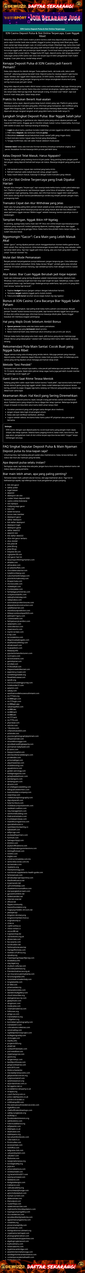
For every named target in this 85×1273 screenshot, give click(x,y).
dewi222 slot (12, 533)
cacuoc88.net (12, 931)
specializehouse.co (15, 824)
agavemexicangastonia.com (19, 1220)
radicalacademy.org (15, 1187)
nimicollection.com (15, 626)
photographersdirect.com (18, 1236)
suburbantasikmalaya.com (18, 576)
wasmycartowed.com (16, 1177)
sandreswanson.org (15, 1081)
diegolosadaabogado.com (18, 640)
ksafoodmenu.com (15, 1244)
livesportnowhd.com (16, 752)
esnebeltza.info (13, 960)
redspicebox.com (14, 600)
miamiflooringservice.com (18, 821)
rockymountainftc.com (16, 594)
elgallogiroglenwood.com (18, 1241)
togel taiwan (12, 490)
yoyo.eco (11, 1166)
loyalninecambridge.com (17, 1249)
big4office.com (13, 1107)
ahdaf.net (11, 1046)
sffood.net (11, 902)
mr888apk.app (13, 704)
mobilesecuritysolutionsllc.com (20, 805)
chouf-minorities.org (16, 995)
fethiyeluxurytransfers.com (18, 621)
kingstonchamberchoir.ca (18, 918)
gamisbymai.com (14, 661)
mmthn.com (12, 853)
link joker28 (12, 543)
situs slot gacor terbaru (17, 538)
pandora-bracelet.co (15, 1099)
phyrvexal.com (13, 723)
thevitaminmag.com (15, 869)
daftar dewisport (14, 519)
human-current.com (15, 1196)
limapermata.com (14, 581)
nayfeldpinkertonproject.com (19, 1032)
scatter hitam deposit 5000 (18, 498)
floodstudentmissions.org (18, 1118)
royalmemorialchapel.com (18, 1233)
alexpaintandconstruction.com (20, 605)
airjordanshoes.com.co (17, 1083)
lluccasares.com (14, 942)
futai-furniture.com (15, 803)
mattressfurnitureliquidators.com (21, 1209)
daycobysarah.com (15, 800)
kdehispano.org (14, 1134)
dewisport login (13, 525)
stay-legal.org (13, 963)
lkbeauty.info (12, 650)
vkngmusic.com (13, 1003)
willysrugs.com (13, 832)
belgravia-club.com (15, 1150)
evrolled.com (12, 664)
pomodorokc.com (14, 1228)
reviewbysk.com (14, 586)
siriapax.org (12, 1091)
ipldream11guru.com (16, 616)
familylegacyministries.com (18, 592)
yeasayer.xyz (12, 912)
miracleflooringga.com (16, 741)
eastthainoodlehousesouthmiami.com (23, 693)
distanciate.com (14, 939)
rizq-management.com (16, 811)
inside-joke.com (13, 1006)
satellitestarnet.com (15, 608)
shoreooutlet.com (14, 584)
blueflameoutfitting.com (17, 642)
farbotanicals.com (14, 875)
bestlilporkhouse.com (16, 1062)
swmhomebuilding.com (17, 813)
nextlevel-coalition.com (17, 808)
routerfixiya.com (14, 1204)
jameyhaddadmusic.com (17, 776)
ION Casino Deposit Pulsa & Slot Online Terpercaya (42, 29)
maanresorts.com (14, 629)
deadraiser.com (13, 1131)
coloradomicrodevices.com (18, 1027)
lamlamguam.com (14, 781)
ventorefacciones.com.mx (18, 861)
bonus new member (15, 514)
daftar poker (12, 487)
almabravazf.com (14, 645)
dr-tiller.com (12, 984)
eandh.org (11, 680)
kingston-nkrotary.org (16, 915)
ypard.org (11, 1057)
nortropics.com (13, 656)
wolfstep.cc (12, 1115)
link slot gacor (13, 485)
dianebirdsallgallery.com (17, 992)
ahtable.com (12, 562)
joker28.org (12, 546)
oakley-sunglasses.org (16, 1113)
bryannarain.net (14, 883)
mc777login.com (14, 701)
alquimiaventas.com (15, 763)
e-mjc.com (11, 634)
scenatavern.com (14, 1024)
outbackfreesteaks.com (17, 1049)
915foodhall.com (14, 666)
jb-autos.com (12, 749)
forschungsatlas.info (16, 976)
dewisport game (14, 527)
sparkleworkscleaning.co (17, 827)
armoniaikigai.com (15, 760)
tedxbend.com (13, 1179)
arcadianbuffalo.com (16, 568)
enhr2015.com (13, 1067)
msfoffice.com (13, 1147)
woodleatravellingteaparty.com (20, 744)
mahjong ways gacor (16, 506)
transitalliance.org (15, 1016)
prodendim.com (14, 757)
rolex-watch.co (13, 1139)
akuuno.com (12, 784)
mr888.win (11, 714)
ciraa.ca (10, 923)
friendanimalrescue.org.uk (18, 971)
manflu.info (12, 1041)
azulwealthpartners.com (17, 835)
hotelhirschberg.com (16, 573)
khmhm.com (12, 843)
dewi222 (10, 493)
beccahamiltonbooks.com (18, 1137)
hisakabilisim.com (14, 648)
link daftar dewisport (16, 522)
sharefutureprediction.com (18, 610)
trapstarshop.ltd (14, 934)
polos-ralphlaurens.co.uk (17, 1097)
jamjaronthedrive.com (16, 1065)
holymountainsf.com (16, 1078)
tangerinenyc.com (14, 1059)
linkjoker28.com (14, 551)
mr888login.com (14, 698)
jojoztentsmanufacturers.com (19, 653)
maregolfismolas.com (16, 950)
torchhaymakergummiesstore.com (22, 848)
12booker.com (13, 728)
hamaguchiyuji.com (15, 840)
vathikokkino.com (14, 1121)
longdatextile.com (14, 982)
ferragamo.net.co (14, 1086)
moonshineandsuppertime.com (20, 1238)
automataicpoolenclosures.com (20, 602)
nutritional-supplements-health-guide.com (25, 872)
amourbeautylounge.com (18, 1190)
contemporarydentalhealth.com (20, 1257)
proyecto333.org (14, 1043)
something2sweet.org (16, 674)
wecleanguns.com (14, 779)
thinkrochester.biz (14, 1070)
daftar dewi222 (13, 530)
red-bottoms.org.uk (15, 936)
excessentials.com (14, 1145)
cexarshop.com (13, 795)
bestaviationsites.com (16, 990)
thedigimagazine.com (16, 773)
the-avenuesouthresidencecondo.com (23, 1105)
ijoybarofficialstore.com (17, 845)
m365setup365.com (15, 1102)
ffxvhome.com (13, 1158)
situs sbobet (12, 541)
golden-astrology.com (16, 771)
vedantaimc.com (14, 624)
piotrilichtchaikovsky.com (18, 578)
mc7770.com (12, 720)
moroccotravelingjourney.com (20, 682)
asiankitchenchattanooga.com (20, 1252)
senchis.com (12, 725)
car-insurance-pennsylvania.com (20, 974)
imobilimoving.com (15, 765)
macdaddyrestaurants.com (18, 1073)
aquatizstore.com (14, 768)
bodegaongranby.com (16, 1035)
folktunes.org (13, 1011)
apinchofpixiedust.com (16, 1193)
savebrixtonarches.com (17, 1206)
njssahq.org (12, 955)
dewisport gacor (14, 517)
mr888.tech (12, 712)
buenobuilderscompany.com (19, 792)
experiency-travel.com (16, 672)
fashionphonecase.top (16, 947)
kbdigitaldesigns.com (16, 1182)
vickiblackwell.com (15, 1171)
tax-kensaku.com (14, 864)
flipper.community (14, 904)
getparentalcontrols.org (17, 1075)
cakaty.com (12, 690)
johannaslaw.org (14, 987)
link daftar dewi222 (15, 535)
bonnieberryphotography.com (20, 1022)
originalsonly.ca (13, 920)
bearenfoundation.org (16, 907)
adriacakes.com (13, 565)
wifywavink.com (14, 1126)
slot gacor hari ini (14, 557)
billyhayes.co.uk (13, 1129)
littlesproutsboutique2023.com (20, 613)
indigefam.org (13, 1019)
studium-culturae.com (16, 966)
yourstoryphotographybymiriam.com (23, 736)
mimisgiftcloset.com (15, 851)
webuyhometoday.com (16, 597)
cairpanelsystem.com (16, 1153)
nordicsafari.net (14, 944)
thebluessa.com (14, 1260)
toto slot (10, 509)
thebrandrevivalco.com (17, 816)
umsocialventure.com (16, 1169)
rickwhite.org (12, 1222)
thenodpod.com (14, 1201)
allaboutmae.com (14, 1198)
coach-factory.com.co (16, 1094)
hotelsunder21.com (15, 685)
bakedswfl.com (13, 829)
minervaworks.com (15, 1246)
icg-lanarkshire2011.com (17, 1174)
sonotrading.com (14, 1030)
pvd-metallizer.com (15, 1051)
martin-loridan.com (15, 632)
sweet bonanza (13, 511)
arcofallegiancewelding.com (19, 787)
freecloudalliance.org (16, 1123)
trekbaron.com (13, 1185)
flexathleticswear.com (16, 677)
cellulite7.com (13, 1155)
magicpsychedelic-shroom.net (20, 910)
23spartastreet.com (15, 739)
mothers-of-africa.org (16, 952)
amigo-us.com (13, 1014)
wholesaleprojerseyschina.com (20, 878)
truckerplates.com (15, 589)
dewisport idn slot (14, 495)
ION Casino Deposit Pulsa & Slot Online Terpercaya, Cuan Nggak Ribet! (42, 34)
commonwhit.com (15, 618)
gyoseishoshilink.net (15, 894)
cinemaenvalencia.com (16, 1008)
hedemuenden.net (15, 896)
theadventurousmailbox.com (19, 888)
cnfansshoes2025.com (16, 731)
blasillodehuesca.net (15, 880)
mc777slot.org (13, 696)
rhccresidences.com (15, 1214)
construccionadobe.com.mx (19, 859)
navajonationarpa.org (16, 1161)
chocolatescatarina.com (17, 570)
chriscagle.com (13, 1038)
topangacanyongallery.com (18, 1212)
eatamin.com (12, 688)
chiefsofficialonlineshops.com (19, 1110)
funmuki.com (12, 837)
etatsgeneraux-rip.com (16, 998)
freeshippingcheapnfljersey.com (20, 958)
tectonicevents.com (15, 658)
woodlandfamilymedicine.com (20, 1217)
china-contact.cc (14, 928)
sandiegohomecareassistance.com (21, 1254)
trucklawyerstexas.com (17, 819)
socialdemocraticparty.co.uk (19, 1089)
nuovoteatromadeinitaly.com (19, 979)
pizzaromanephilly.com (17, 1225)
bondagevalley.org (15, 1163)
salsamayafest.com (15, 706)
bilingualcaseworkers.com (18, 789)
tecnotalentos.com (15, 637)
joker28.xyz (12, 549)
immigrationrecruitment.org (19, 1230)
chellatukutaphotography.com (20, 797)
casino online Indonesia (17, 501)
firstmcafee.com (14, 1142)
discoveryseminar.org (16, 968)
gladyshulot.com (14, 1000)
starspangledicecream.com (18, 891)
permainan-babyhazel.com (18, 747)
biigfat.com (12, 856)
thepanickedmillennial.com (18, 669)
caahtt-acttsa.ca (14, 926)
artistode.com (13, 733)
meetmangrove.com (15, 1054)
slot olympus (12, 503)
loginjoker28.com (14, 554)
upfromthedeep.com (16, 886)
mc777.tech (12, 717)
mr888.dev (11, 709)
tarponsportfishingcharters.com (21, 560)
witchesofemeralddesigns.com (20, 755)
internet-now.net (14, 899)
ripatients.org (13, 867)
